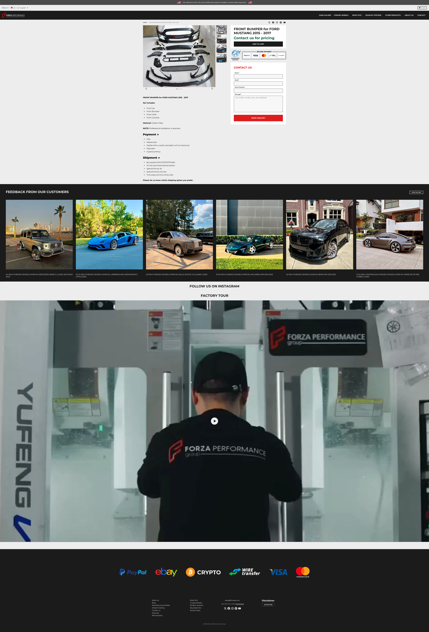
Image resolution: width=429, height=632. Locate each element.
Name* (237, 73)
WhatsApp (240, 604)
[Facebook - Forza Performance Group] (273, 22)
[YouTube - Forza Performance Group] (284, 22)
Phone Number (240, 87)
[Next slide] (212, 88)
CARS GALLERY (416, 192)
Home (145, 22)
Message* (238, 94)
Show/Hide (268, 605)
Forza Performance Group (217, 624)
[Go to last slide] (146, 88)
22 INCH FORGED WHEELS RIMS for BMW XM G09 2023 (311, 274)
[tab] (176, 88)
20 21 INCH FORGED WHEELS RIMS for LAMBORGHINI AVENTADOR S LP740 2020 (106, 275)
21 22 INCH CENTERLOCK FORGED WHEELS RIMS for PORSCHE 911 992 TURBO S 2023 (387, 275)
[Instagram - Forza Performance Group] (276, 22)
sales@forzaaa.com (232, 600)
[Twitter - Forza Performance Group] (269, 22)
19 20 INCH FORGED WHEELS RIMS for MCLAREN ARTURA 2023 (244, 274)
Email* (237, 80)
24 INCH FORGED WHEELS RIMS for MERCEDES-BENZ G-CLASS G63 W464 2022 (39, 275)
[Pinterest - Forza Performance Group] (280, 22)
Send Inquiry (258, 118)
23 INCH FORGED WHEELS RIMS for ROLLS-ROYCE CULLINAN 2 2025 (176, 274)
